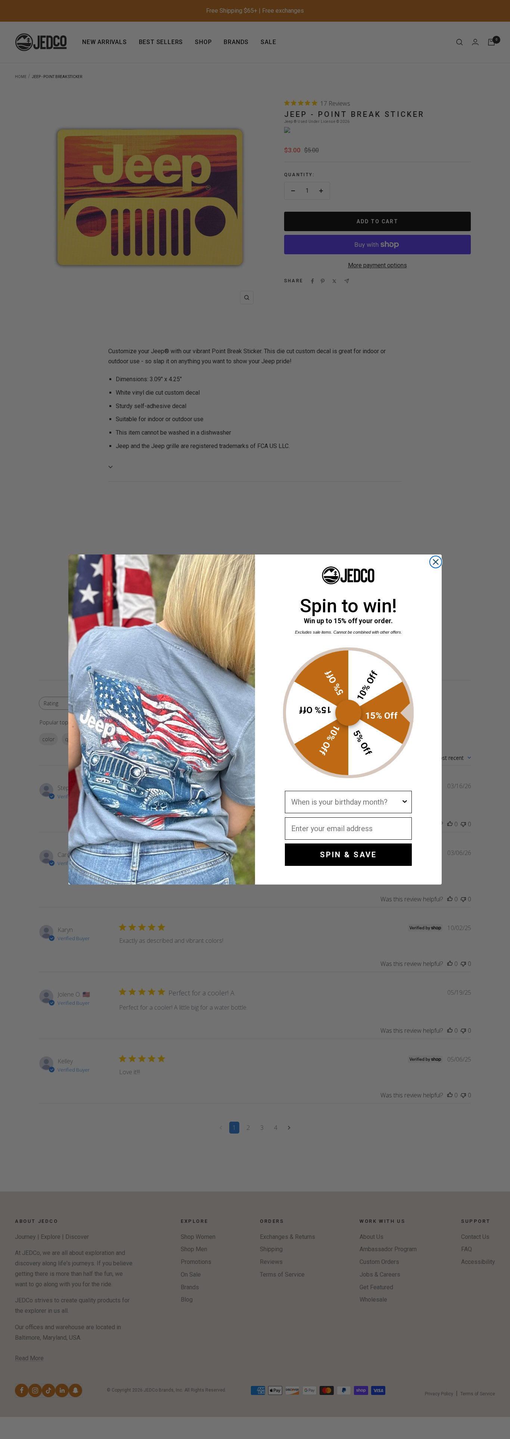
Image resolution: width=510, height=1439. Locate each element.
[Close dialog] (436, 562)
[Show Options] (404, 802)
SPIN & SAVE (348, 854)
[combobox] (346, 802)
